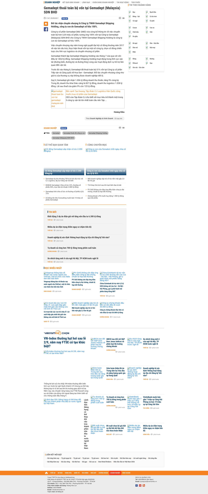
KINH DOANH (126, 473)
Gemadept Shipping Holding (98, 133)
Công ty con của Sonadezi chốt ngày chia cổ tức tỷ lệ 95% (106, 172)
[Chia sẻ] (46, 29)
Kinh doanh (47, 291)
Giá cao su (92, 462)
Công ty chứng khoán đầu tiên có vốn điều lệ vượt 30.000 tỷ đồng (112, 311)
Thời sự (50, 220)
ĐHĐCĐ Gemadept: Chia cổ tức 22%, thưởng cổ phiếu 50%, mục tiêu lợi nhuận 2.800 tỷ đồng (63, 186)
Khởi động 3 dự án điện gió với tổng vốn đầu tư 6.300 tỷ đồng (74, 216)
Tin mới (52, 212)
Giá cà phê (114, 458)
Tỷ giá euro (95, 458)
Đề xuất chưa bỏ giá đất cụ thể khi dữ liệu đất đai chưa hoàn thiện (116, 428)
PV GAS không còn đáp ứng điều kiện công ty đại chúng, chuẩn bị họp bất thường (106, 191)
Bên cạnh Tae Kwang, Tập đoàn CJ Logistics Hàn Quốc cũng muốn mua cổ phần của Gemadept (93, 92)
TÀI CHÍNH (85, 473)
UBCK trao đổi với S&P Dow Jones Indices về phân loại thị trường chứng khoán (115, 343)
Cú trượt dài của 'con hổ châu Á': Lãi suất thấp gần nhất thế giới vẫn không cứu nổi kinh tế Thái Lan (56, 314)
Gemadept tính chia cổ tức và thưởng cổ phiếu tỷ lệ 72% (65, 192)
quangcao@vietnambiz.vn (148, 481)
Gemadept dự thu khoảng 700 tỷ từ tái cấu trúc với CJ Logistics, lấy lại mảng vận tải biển (64, 180)
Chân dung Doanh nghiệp (103, 2)
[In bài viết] (120, 18)
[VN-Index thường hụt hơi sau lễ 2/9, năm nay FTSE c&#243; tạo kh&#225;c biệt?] (66, 366)
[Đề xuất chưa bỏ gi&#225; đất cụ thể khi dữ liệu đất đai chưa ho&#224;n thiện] (98, 429)
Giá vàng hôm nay (53, 458)
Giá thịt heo (76, 462)
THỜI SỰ (52, 473)
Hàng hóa (109, 379)
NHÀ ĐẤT (93, 473)
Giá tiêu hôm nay (125, 458)
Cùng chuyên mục (97, 144)
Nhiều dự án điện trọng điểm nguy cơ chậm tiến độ (69, 227)
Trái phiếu (135, 2)
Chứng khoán (52, 251)
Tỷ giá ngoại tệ (66, 458)
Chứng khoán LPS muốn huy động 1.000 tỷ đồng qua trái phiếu (106, 197)
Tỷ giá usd (76, 458)
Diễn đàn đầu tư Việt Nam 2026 (124, 462)
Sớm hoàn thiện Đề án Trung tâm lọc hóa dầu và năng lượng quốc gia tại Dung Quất (115, 372)
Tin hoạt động (123, 2)
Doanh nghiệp (52, 2)
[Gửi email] (123, 18)
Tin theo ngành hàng (140, 5)
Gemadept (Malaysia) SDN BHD (63, 138)
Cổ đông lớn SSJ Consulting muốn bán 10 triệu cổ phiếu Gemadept (64, 199)
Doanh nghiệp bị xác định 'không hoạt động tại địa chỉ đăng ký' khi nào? (79, 237)
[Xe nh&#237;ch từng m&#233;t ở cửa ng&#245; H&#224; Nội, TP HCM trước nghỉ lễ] (134, 343)
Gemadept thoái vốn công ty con (74, 133)
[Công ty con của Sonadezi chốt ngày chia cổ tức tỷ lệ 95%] (106, 161)
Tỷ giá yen (85, 458)
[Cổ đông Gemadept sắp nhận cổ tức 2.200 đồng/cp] (64, 161)
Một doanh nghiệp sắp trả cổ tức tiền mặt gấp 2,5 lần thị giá (106, 180)
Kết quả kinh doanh (70, 2)
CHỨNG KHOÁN (103, 473)
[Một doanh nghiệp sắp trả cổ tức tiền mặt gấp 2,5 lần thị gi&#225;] (85, 304)
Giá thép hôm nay (53, 462)
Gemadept (56, 133)
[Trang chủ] (46, 24)
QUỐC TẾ (76, 473)
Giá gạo (84, 462)
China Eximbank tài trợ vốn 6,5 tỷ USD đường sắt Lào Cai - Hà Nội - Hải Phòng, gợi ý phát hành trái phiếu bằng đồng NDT (112, 287)
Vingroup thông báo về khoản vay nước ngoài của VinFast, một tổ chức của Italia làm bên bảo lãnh (57, 284)
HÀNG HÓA (68, 473)
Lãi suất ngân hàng (139, 458)
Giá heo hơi (105, 458)
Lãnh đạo (86, 2)
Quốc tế (46, 321)
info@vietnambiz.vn (58, 490)
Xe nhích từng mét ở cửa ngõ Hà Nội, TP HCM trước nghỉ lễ (73, 258)
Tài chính (146, 408)
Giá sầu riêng (65, 462)
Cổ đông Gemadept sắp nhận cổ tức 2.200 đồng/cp (63, 172)
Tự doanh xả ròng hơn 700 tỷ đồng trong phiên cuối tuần (72, 248)
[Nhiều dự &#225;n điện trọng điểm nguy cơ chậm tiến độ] (134, 429)
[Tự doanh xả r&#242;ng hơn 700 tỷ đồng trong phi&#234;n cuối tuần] (98, 401)
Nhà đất (109, 434)
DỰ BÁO (60, 473)
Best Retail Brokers (104, 462)
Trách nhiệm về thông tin (55, 492)
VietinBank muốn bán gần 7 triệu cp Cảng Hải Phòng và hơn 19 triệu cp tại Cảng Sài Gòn (152, 401)
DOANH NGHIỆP (115, 473)
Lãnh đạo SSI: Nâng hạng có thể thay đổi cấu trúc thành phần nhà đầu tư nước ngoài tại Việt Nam (86, 424)
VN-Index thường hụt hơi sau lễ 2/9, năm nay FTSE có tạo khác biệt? (65, 342)
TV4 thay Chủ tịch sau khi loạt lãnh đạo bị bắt (104, 185)
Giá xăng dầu (152, 458)
